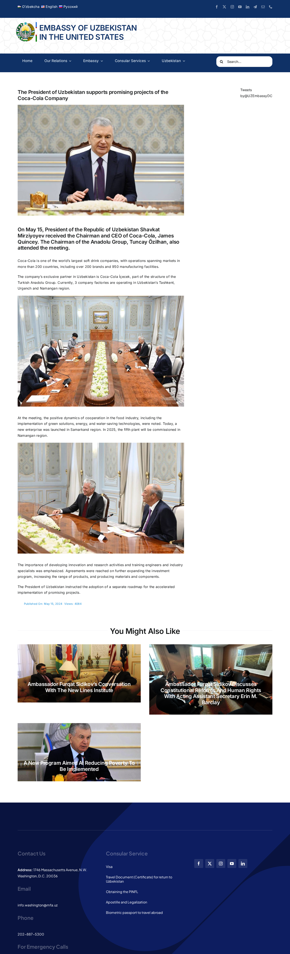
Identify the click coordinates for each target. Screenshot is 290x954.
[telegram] (255, 6)
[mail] (263, 6)
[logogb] (26, 24)
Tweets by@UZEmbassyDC (256, 93)
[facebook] (216, 6)
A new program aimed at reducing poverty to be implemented (79, 766)
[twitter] (224, 6)
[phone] (270, 6)
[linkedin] (247, 6)
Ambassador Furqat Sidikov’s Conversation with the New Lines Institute (79, 687)
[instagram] (232, 6)
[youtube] (240, 6)
